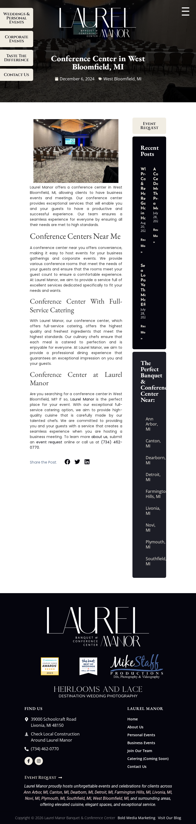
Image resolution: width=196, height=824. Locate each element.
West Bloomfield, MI (111, 798)
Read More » (144, 246)
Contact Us (136, 766)
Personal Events (141, 734)
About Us (135, 727)
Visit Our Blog (169, 817)
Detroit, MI (152, 477)
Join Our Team (139, 750)
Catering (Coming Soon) (147, 758)
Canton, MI (152, 443)
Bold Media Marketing (136, 817)
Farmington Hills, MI (152, 494)
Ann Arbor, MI (152, 424)
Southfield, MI (152, 561)
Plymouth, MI (152, 544)
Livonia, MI (152, 510)
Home (132, 719)
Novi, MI (150, 527)
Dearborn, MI (152, 460)
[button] (67, 462)
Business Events (141, 742)
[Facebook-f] (28, 761)
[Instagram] (39, 761)
